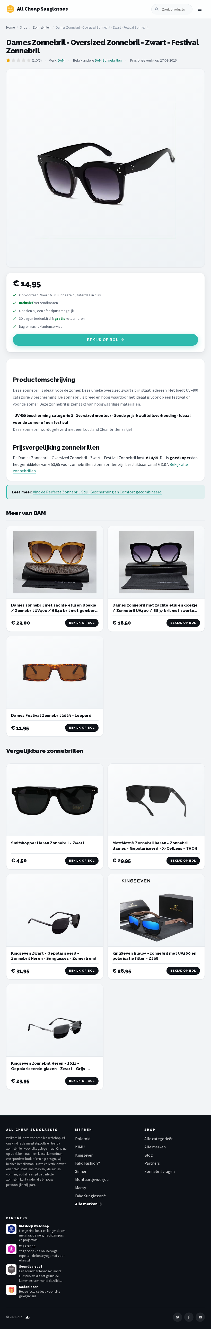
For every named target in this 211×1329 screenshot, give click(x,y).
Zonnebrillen (41, 27)
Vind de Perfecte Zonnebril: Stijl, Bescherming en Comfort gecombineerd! (97, 491)
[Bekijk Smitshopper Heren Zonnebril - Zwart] (54, 800)
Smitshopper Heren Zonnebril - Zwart (47, 843)
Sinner (80, 1171)
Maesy (80, 1187)
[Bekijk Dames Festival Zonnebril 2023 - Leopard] (54, 672)
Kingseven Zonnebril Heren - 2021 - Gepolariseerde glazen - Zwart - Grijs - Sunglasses (49, 1068)
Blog (148, 1155)
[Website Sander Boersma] (27, 1317)
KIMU (80, 1146)
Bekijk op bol (103, 340)
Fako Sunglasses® (90, 1195)
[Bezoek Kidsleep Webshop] (11, 1229)
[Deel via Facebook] (189, 1317)
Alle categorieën (158, 1138)
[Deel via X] (177, 1317)
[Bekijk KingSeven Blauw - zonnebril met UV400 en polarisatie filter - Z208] (156, 910)
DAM (61, 60)
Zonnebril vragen (159, 1171)
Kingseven (84, 1155)
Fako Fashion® (87, 1163)
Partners (152, 1163)
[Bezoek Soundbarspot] (11, 1269)
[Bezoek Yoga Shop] (11, 1249)
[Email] (200, 1317)
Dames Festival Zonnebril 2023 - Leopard (51, 715)
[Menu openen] (200, 9)
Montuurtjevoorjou (92, 1179)
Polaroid (82, 1138)
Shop (23, 27)
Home (10, 27)
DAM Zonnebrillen (108, 60)
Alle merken (155, 1146)
